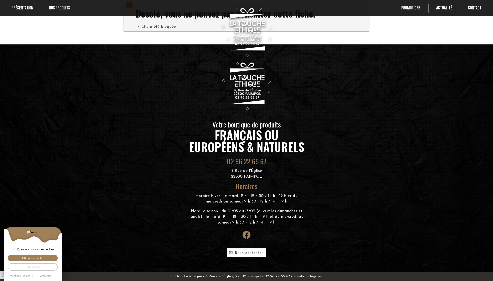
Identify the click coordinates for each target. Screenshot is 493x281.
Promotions (411, 8)
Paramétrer (45, 275)
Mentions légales (307, 276)
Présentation (22, 8)
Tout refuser (32, 266)
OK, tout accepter (33, 258)
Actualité (444, 8)
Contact (474, 8)
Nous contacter (249, 253)
